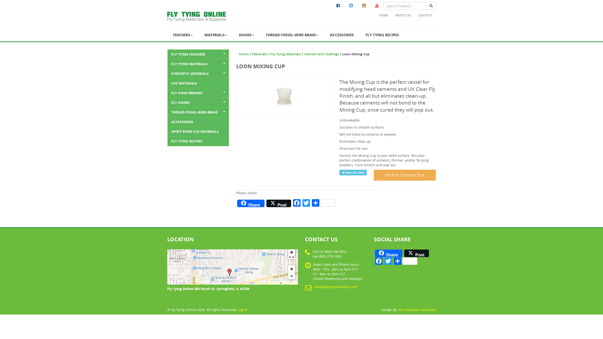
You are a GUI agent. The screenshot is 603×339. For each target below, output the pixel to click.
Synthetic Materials (190, 73)
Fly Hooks (180, 102)
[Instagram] (364, 6)
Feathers (181, 34)
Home (383, 15)
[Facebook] (338, 6)
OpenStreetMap (289, 283)
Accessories (342, 34)
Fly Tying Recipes (382, 34)
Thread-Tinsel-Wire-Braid (291, 34)
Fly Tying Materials (189, 64)
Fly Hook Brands (186, 93)
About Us (403, 15)
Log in (243, 309)
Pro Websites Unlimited (417, 309)
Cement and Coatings (321, 54)
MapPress (260, 283)
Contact (425, 15)
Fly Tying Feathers (188, 54)
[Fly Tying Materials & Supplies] (197, 18)
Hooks (245, 34)
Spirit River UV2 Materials (195, 131)
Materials (214, 34)
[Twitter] (351, 6)
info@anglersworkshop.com (336, 287)
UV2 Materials (184, 83)
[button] (229, 272)
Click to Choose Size (404, 175)
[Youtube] (377, 6)
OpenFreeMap (273, 283)
